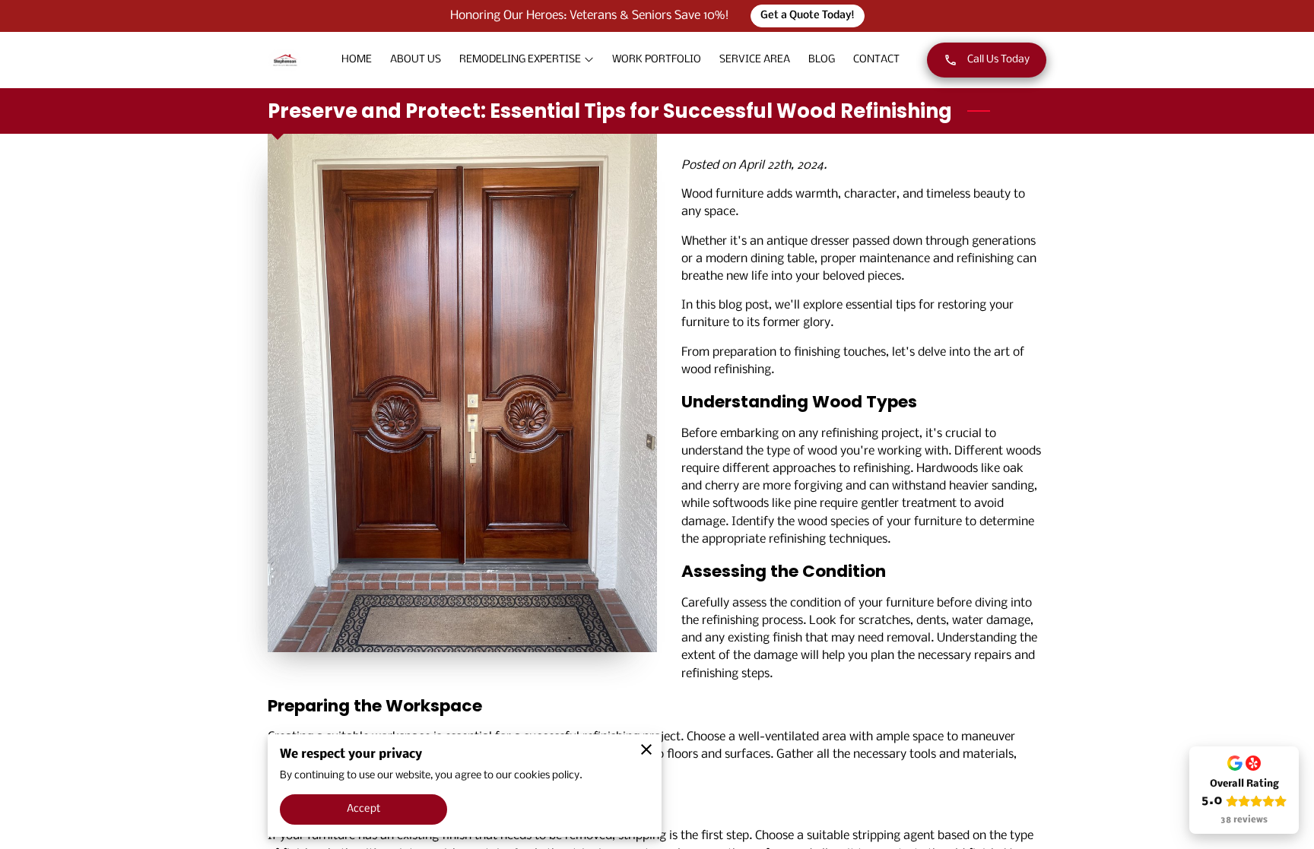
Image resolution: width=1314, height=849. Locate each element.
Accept (363, 809)
